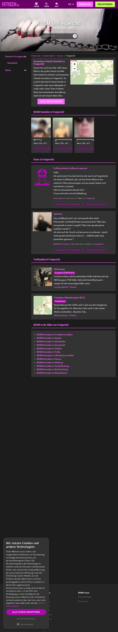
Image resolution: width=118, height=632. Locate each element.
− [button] (75, 69)
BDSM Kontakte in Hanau (49, 359)
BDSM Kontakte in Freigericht (48, 111)
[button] (26, 624)
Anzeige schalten (96, 204)
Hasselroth (98, 244)
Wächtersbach (61, 315)
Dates (8, 70)
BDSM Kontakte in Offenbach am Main (55, 355)
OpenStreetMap (97, 83)
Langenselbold (61, 287)
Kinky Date (57, 198)
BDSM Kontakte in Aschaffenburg (53, 366)
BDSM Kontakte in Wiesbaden (51, 341)
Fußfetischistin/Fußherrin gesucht (70, 168)
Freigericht (90, 198)
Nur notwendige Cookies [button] (26, 619)
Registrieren (105, 4)
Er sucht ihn (83, 601)
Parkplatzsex (60, 301)
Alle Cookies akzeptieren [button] (26, 612)
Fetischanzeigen (85, 597)
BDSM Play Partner (61, 244)
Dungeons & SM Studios (65, 273)
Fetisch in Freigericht (15, 56)
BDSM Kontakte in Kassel (49, 338)
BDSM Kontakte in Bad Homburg (52, 369)
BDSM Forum (83, 593)
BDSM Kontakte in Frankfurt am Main (55, 334)
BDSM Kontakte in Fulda (48, 352)
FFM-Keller (59, 269)
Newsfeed (12, 63)
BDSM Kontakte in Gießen (49, 348)
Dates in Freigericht (43, 159)
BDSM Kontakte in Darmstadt (51, 345)
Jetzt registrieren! (51, 101)
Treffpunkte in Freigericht (46, 259)
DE (69, 4)
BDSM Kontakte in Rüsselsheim (52, 373)
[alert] (26, 583)
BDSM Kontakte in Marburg (50, 362)
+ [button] (75, 64)
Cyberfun (57, 214)
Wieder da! (85, 4)
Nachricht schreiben (42, 149)
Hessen (73, 287)
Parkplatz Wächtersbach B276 (69, 297)
